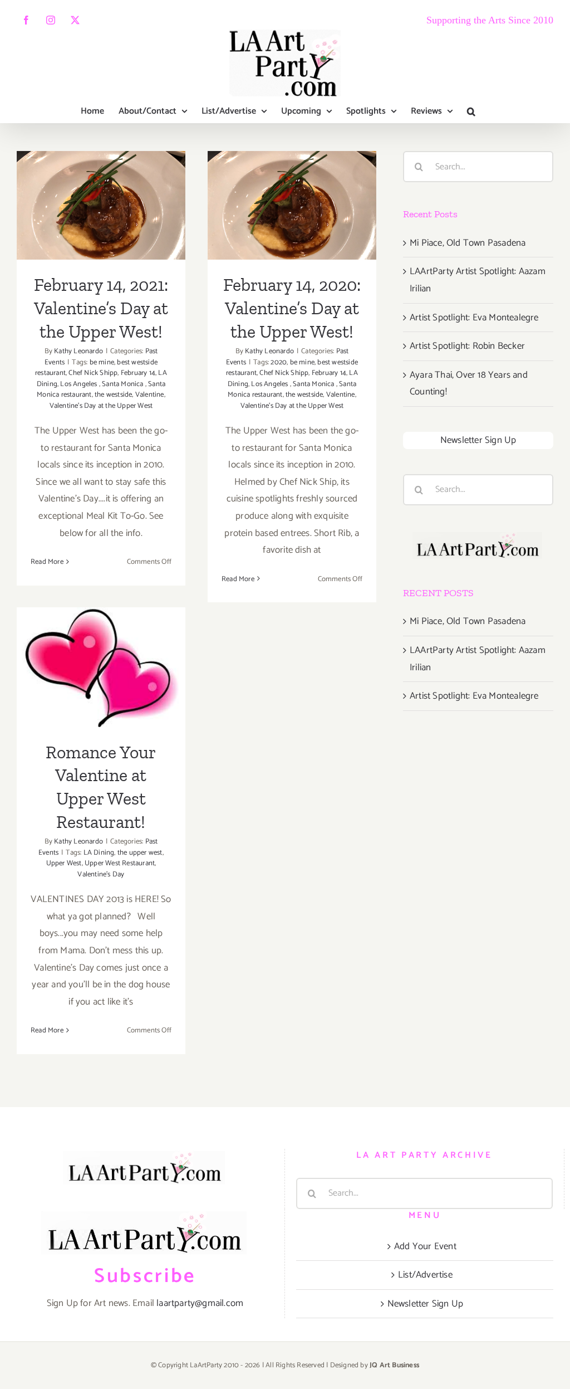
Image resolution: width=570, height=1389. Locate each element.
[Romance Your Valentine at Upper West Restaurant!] (101, 667)
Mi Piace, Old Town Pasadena (467, 243)
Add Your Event (425, 1246)
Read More (47, 562)
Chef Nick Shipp (92, 373)
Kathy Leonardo (78, 351)
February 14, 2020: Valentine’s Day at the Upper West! (292, 170)
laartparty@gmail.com (199, 1303)
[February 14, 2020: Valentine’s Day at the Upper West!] (292, 205)
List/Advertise (425, 1275)
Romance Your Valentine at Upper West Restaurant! (101, 632)
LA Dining (99, 853)
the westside (113, 395)
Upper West (64, 863)
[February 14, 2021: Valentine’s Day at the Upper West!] (101, 205)
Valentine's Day (100, 874)
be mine (102, 362)
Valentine (149, 395)
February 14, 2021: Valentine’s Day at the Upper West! (101, 170)
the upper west (140, 853)
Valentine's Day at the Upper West (101, 406)
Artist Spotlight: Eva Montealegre (474, 317)
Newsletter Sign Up (478, 440)
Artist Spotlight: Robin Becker (467, 346)
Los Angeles (79, 384)
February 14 (138, 373)
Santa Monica (123, 384)
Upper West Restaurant (120, 863)
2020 (279, 362)
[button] (471, 111)
